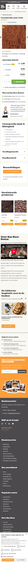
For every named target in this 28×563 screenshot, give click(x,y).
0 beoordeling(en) (11, 22)
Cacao (11, 11)
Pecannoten (6, 506)
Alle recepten (8, 326)
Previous (22, 298)
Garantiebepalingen (8, 456)
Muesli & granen (7, 479)
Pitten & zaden (7, 474)
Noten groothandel (8, 527)
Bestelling (6, 444)
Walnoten (5, 511)
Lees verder (22, 543)
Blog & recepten (7, 531)
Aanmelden (22, 371)
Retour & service (7, 454)
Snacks (5, 483)
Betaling (5, 449)
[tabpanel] (14, 37)
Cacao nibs (4, 215)
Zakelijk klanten (7, 524)
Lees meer (6, 145)
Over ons (5, 522)
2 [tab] (15, 45)
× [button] (26, 534)
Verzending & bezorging (9, 458)
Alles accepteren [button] (8, 560)
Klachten (5, 451)
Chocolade (5, 11)
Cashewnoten (6, 497)
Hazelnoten (6, 499)
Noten (4, 472)
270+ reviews (5, 430)
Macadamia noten (8, 502)
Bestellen (20, 81)
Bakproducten (7, 486)
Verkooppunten (7, 529)
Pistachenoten (7, 509)
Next (25, 298)
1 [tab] (13, 45)
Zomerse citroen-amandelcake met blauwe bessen (12, 317)
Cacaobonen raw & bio (20, 215)
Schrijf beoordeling (13, 171)
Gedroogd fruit (7, 476)
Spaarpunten (6, 447)
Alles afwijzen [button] (21, 560)
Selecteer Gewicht (10, 60)
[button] (11, 228)
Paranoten (6, 504)
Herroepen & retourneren (10, 461)
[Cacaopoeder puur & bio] (14, 37)
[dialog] (14, 547)
